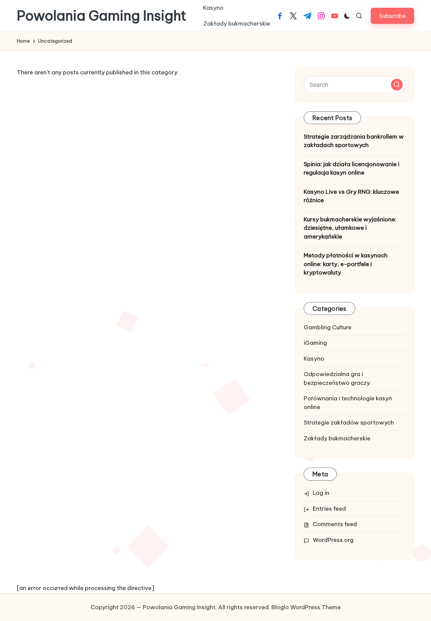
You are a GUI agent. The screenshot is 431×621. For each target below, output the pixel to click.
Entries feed (329, 508)
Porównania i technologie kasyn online (348, 403)
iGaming (315, 342)
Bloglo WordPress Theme (306, 607)
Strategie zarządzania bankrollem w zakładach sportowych (354, 141)
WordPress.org (333, 540)
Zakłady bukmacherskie (337, 438)
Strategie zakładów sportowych (349, 422)
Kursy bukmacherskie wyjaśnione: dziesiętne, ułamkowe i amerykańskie (350, 228)
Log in (321, 493)
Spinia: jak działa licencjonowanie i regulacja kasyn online (351, 168)
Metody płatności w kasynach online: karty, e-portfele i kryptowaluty (346, 264)
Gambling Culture (328, 327)
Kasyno (314, 358)
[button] (392, 16)
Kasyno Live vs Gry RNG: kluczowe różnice (351, 196)
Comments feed (335, 524)
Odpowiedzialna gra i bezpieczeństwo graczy (337, 378)
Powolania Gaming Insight (102, 15)
